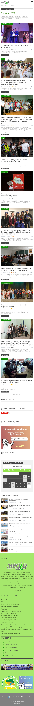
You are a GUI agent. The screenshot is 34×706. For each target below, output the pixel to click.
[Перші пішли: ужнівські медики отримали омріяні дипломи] (17, 292)
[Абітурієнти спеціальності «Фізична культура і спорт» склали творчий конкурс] (4, 525)
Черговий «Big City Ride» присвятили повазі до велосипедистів (14, 161)
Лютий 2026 (18, 18)
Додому (4, 697)
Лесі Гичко (18, 703)
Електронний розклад (11, 645)
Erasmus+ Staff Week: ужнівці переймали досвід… (20, 542)
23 (24, 483)
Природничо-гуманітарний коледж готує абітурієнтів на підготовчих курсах (16, 269)
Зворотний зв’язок (27, 697)
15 (20, 480)
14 (17, 480)
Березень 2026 (11, 18)
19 (9, 483)
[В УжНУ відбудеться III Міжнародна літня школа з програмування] (17, 368)
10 (29, 477)
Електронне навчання (11, 647)
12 (9, 480)
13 (13, 480)
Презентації (5, 172)
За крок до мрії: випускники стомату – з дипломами (16, 46)
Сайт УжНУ (8, 642)
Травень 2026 (25, 16)
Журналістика (9, 653)
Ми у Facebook (8, 400)
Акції (3, 59)
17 (29, 480)
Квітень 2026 (4, 18)
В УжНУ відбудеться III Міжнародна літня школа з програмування (16, 381)
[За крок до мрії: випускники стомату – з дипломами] (17, 33)
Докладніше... (5, 55)
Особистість (5, 209)
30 (24, 487)
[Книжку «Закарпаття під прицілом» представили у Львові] (17, 181)
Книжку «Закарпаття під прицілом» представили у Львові (14, 195)
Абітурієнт (4, 247)
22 (20, 483)
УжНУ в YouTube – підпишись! (14, 409)
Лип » (7, 489)
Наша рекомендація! (11, 422)
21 (16, 483)
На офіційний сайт (14, 697)
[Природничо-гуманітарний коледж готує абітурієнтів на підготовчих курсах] (17, 256)
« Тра (4, 489)
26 (9, 487)
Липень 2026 (11, 16)
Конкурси (4, 359)
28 (17, 487)
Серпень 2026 (4, 16)
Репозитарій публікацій (11, 650)
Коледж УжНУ (9, 655)
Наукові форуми (6, 96)
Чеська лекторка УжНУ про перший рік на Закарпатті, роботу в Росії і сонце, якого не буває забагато (16, 232)
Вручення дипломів (7, 23)
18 (5, 483)
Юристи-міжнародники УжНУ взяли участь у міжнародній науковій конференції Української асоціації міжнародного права (17, 343)
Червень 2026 (18, 16)
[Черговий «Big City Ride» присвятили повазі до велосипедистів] (17, 147)
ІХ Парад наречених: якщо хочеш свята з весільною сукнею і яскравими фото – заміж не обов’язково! (16, 82)
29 (21, 487)
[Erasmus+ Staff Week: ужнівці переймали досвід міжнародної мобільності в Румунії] (4, 543)
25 (5, 487)
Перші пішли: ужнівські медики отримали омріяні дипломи (16, 306)
